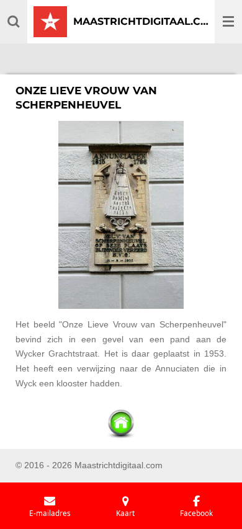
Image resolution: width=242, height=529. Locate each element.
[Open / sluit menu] (228, 21)
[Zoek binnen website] (13, 21)
